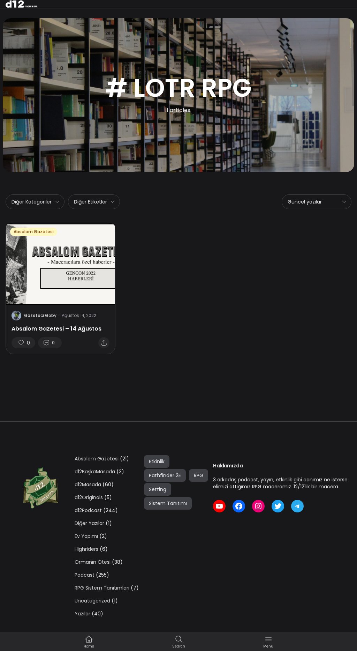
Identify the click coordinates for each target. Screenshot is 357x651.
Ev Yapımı (86, 536)
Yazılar (82, 613)
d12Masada (88, 484)
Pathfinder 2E (165, 475)
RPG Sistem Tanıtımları (102, 587)
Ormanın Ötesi (93, 561)
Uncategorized (92, 600)
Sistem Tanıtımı (168, 503)
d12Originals (89, 497)
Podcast (84, 574)
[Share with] (103, 342)
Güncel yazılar (305, 201)
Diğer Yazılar (89, 523)
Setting (157, 489)
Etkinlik (157, 461)
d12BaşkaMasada (95, 471)
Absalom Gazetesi (34, 232)
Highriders (86, 549)
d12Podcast (88, 510)
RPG (198, 475)
